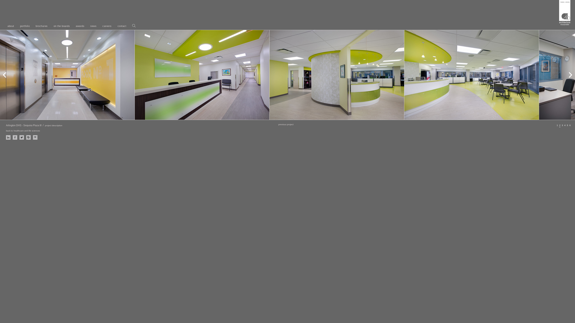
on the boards (62, 26)
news (93, 26)
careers (107, 26)
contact (122, 26)
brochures (42, 26)
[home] (565, 12)
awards (80, 26)
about (10, 26)
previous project (285, 124)
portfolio (25, 26)
